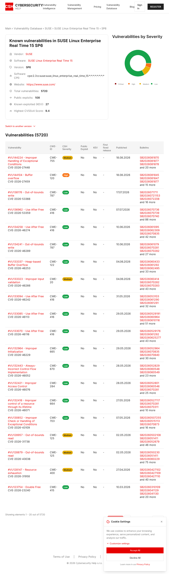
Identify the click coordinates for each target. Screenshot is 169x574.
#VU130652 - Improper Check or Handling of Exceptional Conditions (22, 421)
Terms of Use (61, 556)
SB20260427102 (150, 469)
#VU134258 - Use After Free (26, 227)
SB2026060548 (150, 369)
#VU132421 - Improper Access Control (22, 384)
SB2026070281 (149, 247)
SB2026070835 (149, 233)
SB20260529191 (150, 313)
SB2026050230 (150, 452)
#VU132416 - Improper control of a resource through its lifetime (22, 404)
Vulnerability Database (113, 6)
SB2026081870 (149, 157)
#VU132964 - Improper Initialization (22, 350)
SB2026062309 (150, 230)
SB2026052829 (150, 365)
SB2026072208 (149, 198)
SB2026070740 (149, 216)
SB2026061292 (149, 265)
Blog (132, 6)
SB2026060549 (150, 372)
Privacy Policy (87, 556)
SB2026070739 (149, 213)
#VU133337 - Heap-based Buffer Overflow (24, 263)
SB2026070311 (149, 407)
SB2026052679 (149, 441)
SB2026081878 (149, 164)
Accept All (135, 550)
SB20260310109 (150, 487)
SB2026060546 (150, 386)
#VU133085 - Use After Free (26, 313)
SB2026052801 (149, 383)
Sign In (139, 6)
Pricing (97, 6)
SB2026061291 (149, 303)
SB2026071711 (149, 192)
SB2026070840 (149, 355)
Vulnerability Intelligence (49, 6)
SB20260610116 (150, 320)
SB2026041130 (149, 493)
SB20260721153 (150, 195)
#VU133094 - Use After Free (26, 296)
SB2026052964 (150, 348)
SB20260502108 (150, 435)
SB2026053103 (149, 296)
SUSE (48, 28)
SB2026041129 (149, 490)
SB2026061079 (149, 244)
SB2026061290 (149, 299)
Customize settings (120, 543)
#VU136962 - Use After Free (26, 209)
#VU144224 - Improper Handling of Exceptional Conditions (23, 161)
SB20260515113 (150, 421)
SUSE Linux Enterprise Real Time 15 (76, 28)
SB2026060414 (149, 279)
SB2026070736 (149, 209)
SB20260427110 (150, 476)
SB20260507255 (150, 417)
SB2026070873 (149, 424)
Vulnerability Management (75, 6)
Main (8, 28)
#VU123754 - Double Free (24, 487)
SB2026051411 (149, 438)
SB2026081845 (149, 175)
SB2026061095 (149, 227)
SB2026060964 (150, 317)
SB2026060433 (150, 261)
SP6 (103, 28)
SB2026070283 (149, 285)
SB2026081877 (149, 160)
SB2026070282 (149, 250)
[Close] (162, 522)
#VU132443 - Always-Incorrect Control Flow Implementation (22, 369)
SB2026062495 (150, 268)
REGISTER (155, 6)
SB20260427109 (150, 473)
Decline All (135, 557)
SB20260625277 (150, 337)
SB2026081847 (149, 178)
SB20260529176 (150, 331)
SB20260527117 (150, 400)
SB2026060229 (150, 459)
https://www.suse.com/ (41, 84)
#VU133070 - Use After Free (26, 331)
